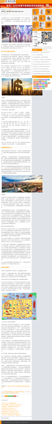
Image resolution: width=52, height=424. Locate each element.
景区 (49, 83)
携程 (34, 81)
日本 (43, 86)
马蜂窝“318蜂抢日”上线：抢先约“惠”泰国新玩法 (14, 391)
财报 (37, 81)
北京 (40, 81)
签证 (46, 86)
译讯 (37, 79)
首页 (6, 9)
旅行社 (46, 84)
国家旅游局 (36, 86)
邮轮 (46, 83)
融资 (40, 83)
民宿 (41, 88)
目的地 (40, 86)
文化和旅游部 (36, 83)
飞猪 (34, 84)
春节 (38, 88)
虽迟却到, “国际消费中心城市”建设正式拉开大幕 (12, 11)
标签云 (34, 76)
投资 (46, 81)
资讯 (34, 79)
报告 (43, 81)
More (50, 76)
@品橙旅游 (39, 37)
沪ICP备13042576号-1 (24, 422)
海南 (40, 84)
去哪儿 (35, 88)
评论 (15, 396)
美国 (44, 88)
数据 (43, 79)
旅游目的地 (10, 9)
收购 (43, 83)
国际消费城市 (10, 396)
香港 (43, 84)
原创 (6, 396)
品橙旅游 (8, 2)
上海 (37, 84)
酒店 (46, 79)
